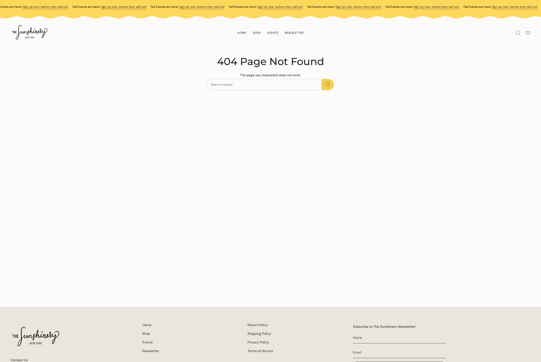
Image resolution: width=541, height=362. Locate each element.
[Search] (328, 84)
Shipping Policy (259, 333)
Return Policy (257, 325)
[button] (257, 33)
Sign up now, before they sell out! (45, 7)
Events (147, 342)
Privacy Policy (258, 342)
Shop (146, 333)
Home (146, 325)
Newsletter (150, 351)
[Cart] (528, 33)
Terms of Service (260, 351)
